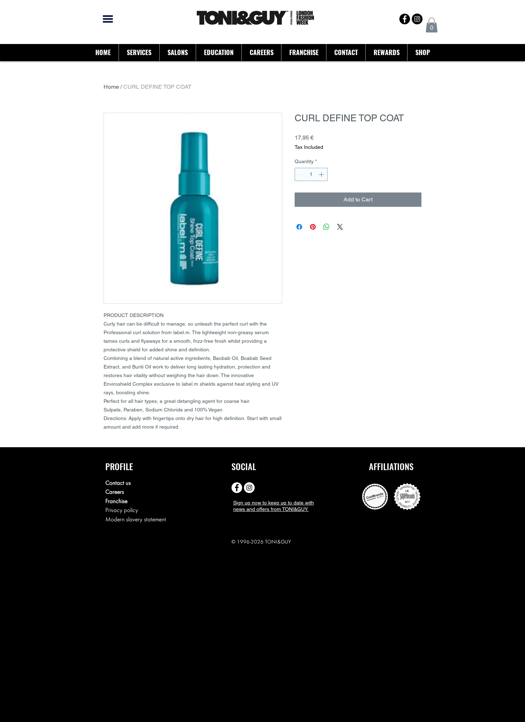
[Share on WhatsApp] (326, 227)
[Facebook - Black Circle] (404, 19)
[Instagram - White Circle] (249, 487)
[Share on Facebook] (299, 227)
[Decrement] (300, 174)
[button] (431, 25)
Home (111, 86)
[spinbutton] (311, 174)
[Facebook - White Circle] (236, 487)
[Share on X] (340, 227)
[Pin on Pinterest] (313, 227)
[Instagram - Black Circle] (417, 19)
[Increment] (322, 174)
